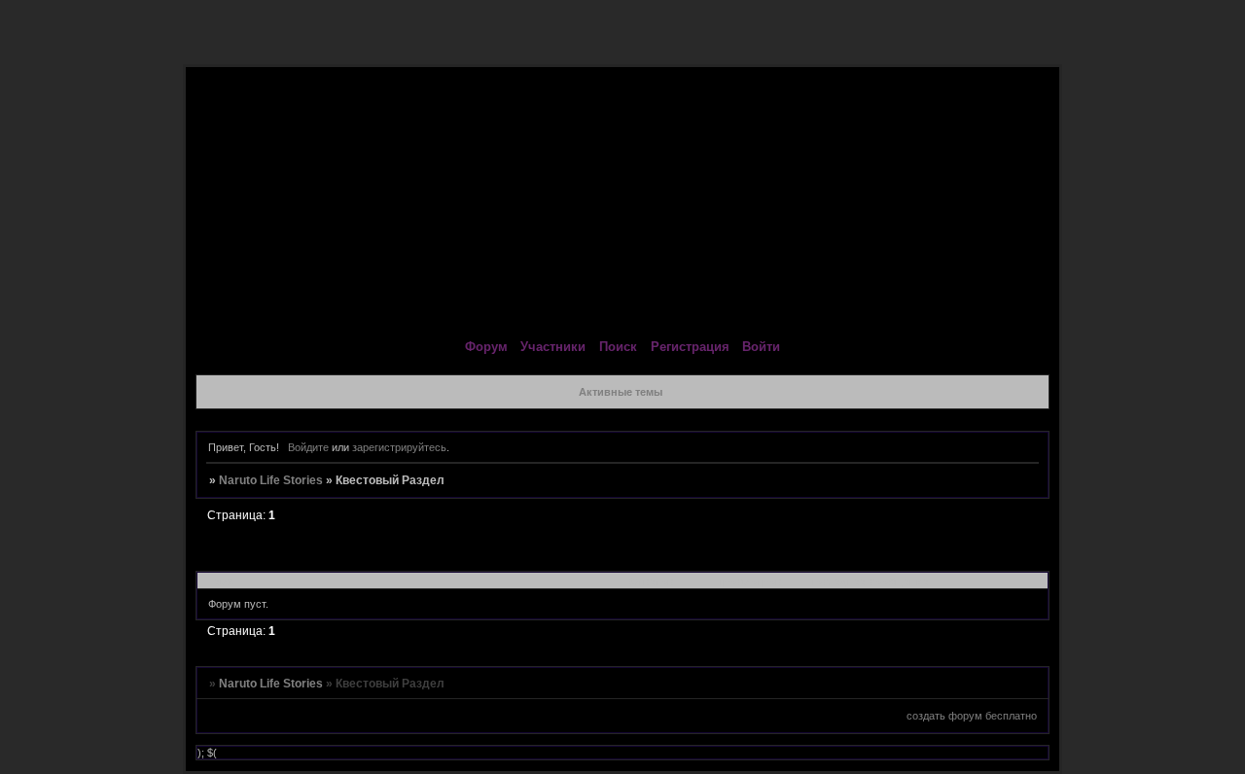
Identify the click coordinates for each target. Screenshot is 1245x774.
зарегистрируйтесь (399, 447)
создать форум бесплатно (972, 715)
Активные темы (620, 392)
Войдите (308, 447)
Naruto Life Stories (271, 480)
